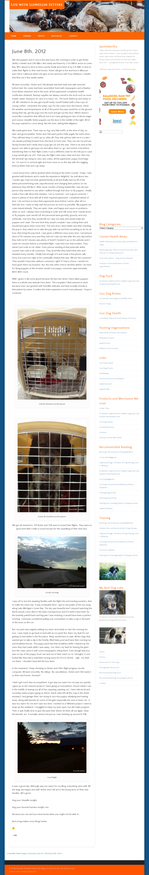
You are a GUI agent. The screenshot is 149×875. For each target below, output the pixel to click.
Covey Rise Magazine (108, 457)
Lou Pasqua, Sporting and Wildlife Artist (115, 298)
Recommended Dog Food (110, 673)
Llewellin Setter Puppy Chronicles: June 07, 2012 (28, 853)
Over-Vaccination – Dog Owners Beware (116, 258)
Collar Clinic (104, 408)
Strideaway (104, 373)
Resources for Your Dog (109, 662)
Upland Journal (105, 384)
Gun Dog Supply (106, 422)
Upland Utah (104, 389)
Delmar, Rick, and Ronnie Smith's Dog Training (117, 528)
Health (41, 36)
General (27, 36)
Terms (101, 652)
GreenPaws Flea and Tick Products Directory (117, 318)
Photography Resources (109, 667)
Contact (73, 36)
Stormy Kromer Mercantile (110, 438)
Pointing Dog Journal (107, 493)
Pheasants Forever (106, 338)
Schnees (103, 432)
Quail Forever (104, 343)
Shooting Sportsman (107, 498)
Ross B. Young (105, 304)
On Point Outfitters (107, 550)
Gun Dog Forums (106, 368)
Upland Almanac (106, 508)
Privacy (102, 657)
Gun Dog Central (106, 363)
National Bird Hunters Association (113, 333)
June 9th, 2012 (55, 853)
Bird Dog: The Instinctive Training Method (116, 452)
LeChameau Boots (106, 427)
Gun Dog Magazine (106, 479)
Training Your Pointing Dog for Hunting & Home (118, 503)
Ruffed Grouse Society (108, 348)
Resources (57, 36)
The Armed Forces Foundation (111, 379)
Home (13, 36)
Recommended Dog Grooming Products (116, 678)
